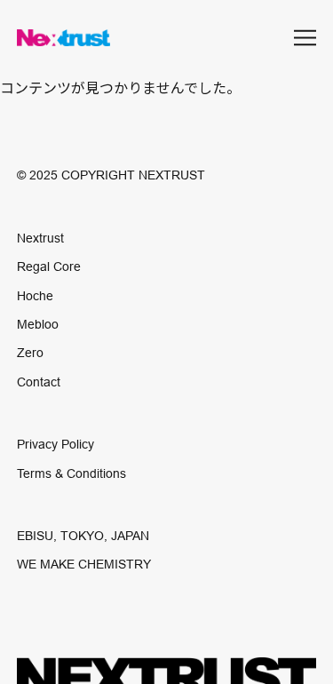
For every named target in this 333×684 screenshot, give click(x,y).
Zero (30, 353)
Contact (38, 382)
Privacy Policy (55, 444)
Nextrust (40, 238)
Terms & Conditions (71, 473)
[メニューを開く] (305, 38)
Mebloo (38, 324)
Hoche (35, 296)
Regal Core (49, 266)
